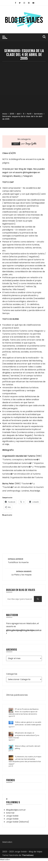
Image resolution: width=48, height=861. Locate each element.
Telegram (28, 176)
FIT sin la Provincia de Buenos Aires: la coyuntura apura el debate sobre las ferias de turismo (24, 711)
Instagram (7, 176)
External (10, 812)
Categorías (11, 673)
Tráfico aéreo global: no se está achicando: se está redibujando (28, 723)
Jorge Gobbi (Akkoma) (17, 821)
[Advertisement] (24, 87)
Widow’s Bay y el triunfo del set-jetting (28, 747)
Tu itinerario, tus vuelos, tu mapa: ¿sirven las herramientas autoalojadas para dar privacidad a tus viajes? (25, 760)
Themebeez (28, 855)
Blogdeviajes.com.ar (16, 809)
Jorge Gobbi (30, 143)
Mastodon (7, 842)
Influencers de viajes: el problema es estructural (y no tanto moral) (24, 735)
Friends (10, 780)
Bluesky (17, 176)
